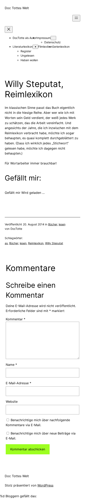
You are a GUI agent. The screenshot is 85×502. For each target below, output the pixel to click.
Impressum (43, 38)
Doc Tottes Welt (17, 8)
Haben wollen (29, 60)
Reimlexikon (35, 243)
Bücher (52, 224)
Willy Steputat (54, 243)
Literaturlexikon (23, 46)
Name (11, 365)
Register (26, 51)
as (6, 243)
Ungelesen (27, 55)
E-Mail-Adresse (18, 383)
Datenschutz (52, 42)
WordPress (45, 485)
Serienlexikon (61, 46)
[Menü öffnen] (76, 18)
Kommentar (15, 319)
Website (12, 402)
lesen (62, 224)
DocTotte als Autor (24, 38)
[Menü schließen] (9, 29)
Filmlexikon (45, 46)
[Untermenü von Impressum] (53, 38)
